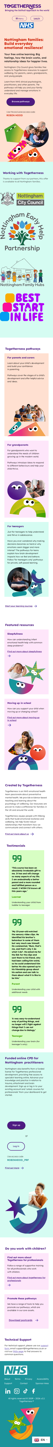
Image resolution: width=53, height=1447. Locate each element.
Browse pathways (21, 101)
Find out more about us (17, 834)
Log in (37, 18)
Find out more (12, 1168)
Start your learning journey (19, 606)
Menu (21, 18)
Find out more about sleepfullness (24, 651)
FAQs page (18, 1351)
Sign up (16, 1125)
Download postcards (20, 1320)
